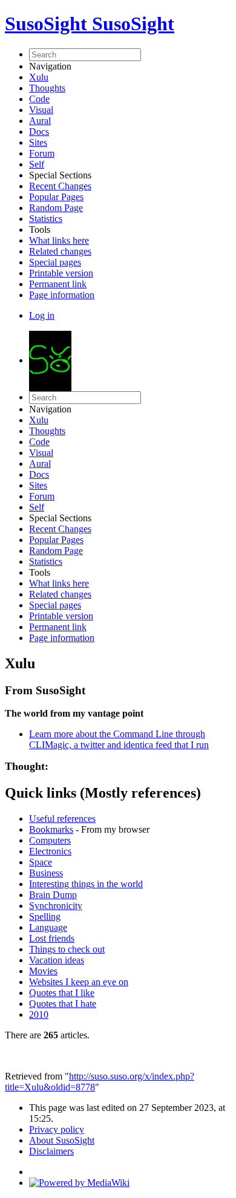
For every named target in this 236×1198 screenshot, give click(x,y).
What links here (59, 240)
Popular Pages (56, 197)
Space (40, 862)
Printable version (61, 273)
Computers (50, 840)
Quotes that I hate (62, 1003)
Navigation (50, 66)
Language (48, 927)
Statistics (45, 218)
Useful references (62, 818)
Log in (41, 315)
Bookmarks (51, 829)
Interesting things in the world (86, 884)
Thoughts (47, 88)
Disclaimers (51, 1151)
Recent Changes (60, 186)
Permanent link (58, 284)
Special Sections (60, 175)
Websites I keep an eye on (78, 982)
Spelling (45, 916)
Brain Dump (53, 895)
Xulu (38, 77)
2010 (38, 1014)
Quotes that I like (61, 993)
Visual (41, 110)
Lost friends (51, 938)
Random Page (56, 208)
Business (46, 873)
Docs (39, 131)
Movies (43, 971)
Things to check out (67, 949)
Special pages (55, 262)
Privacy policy (56, 1129)
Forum (41, 153)
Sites (38, 142)
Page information (61, 295)
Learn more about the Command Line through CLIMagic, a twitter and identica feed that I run (119, 739)
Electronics (50, 851)
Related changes (60, 251)
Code (39, 99)
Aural (40, 121)
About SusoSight (61, 1140)
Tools (39, 229)
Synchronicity (55, 905)
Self (36, 164)
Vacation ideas (56, 960)
